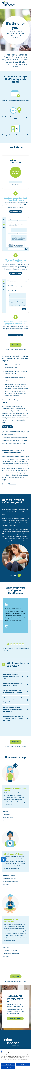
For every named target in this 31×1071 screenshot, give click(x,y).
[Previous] (2, 619)
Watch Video (13, 575)
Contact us (12, 484)
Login (24, 350)
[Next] (28, 619)
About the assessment (15, 211)
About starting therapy (15, 273)
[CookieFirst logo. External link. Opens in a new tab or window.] (1, 1051)
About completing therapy (15, 335)
